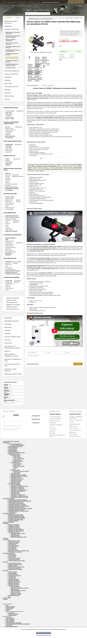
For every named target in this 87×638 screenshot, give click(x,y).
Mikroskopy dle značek (13, 585)
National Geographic (18, 461)
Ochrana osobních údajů (32, 364)
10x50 (12, 111)
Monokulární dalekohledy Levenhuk (16, 518)
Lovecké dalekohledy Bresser (18, 445)
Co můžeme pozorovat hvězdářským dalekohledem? (18, 623)
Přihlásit (80, 5)
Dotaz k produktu (47, 85)
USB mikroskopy (12, 576)
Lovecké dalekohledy (55, 416)
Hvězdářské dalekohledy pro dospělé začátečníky (13, 36)
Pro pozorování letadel (9, 400)
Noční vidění (8, 83)
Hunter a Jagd (16, 456)
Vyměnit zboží (6, 5)
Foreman (15, 467)
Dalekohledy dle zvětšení (14, 483)
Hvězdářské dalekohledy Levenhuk (12, 54)
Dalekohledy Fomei (15, 462)
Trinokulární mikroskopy (13, 584)
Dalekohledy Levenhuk (16, 480)
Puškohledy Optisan (15, 535)
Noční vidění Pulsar (12, 549)
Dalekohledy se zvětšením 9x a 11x (19, 489)
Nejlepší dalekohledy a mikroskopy (11, 22)
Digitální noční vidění (13, 543)
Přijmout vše (40, 633)
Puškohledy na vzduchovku (14, 528)
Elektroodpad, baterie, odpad (13, 374)
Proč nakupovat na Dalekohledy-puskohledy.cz (13, 347)
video (12, 209)
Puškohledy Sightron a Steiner (18, 533)
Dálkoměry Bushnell (13, 565)
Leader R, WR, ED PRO (18, 466)
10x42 (10, 112)
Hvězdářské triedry (10, 67)
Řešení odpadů (73, 434)
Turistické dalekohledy (55, 418)
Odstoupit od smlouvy (16, 5)
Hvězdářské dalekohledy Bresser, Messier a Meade (52, 18)
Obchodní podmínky (12, 2)
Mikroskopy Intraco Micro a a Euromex (19, 588)
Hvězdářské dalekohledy (34, 18)
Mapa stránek (72, 432)
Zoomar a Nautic (17, 460)
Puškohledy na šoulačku (14, 525)
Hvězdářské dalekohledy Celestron (12, 61)
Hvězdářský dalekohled (32, 95)
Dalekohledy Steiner (15, 482)
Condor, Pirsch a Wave (18, 458)
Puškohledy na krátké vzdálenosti (16, 529)
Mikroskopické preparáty (14, 595)
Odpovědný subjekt (55, 411)
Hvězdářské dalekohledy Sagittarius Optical (12, 65)
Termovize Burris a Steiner (14, 558)
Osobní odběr (73, 426)
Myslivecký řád (9, 625)
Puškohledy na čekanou (13, 527)
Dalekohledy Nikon (15, 470)
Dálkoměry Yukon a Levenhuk (15, 564)
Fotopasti (7, 99)
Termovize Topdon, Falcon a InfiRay (16, 560)
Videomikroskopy (12, 578)
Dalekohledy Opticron (16, 477)
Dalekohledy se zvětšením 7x (17, 487)
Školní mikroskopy (12, 573)
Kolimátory (8, 80)
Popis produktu (32, 85)
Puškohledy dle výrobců (13, 532)
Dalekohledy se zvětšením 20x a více (19, 497)
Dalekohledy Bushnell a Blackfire (18, 475)
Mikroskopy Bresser (15, 586)
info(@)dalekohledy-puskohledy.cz (42, 10)
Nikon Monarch (16, 472)
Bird (14, 468)
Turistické (6, 387)
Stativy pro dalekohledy (11, 74)
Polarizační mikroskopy (13, 580)
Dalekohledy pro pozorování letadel (16, 452)
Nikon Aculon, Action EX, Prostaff (20, 471)
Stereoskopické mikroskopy (14, 575)
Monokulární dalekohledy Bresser (16, 516)
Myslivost (7, 351)
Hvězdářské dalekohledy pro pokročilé (13, 47)
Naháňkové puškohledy (13, 524)
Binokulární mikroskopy (13, 583)
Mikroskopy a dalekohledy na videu (13, 360)
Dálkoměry (8, 89)
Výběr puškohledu (10, 621)
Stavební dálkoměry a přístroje (15, 569)
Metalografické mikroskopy (14, 581)
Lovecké (6, 384)
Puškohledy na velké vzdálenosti (15, 530)
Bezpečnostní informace (75, 411)
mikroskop (45, 246)
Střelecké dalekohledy (13, 520)
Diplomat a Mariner (17, 463)
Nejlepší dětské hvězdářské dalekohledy (13, 33)
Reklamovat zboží (27, 5)
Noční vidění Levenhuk (13, 545)
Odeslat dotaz (78, 364)
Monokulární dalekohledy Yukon (15, 514)
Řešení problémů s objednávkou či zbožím (11, 355)
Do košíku (74, 46)
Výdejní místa (31, 2)
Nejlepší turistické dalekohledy (15, 446)
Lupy (9, 596)
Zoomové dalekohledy (16, 484)
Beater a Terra (16, 465)
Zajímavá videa (9, 617)
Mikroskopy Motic (15, 589)
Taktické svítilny (9, 96)
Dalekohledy (8, 26)
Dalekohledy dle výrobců (14, 453)
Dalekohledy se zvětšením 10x (18, 491)
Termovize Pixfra (12, 554)
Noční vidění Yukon (12, 547)
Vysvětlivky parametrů (75, 430)
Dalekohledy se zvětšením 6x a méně (19, 486)
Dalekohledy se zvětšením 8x (17, 488)
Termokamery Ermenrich (14, 559)
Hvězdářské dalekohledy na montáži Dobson (13, 50)
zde (50, 635)
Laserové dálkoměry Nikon (14, 563)
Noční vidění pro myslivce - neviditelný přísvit (18, 550)
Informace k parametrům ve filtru (12, 365)
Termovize (7, 340)
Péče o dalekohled (10, 620)
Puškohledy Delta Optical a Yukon (19, 537)
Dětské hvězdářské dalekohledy (10, 40)
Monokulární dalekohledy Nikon (15, 519)
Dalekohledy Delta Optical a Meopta (19, 476)
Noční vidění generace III (11, 626)
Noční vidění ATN (12, 548)
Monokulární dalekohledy (12, 71)
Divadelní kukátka (12, 450)
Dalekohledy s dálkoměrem (14, 568)
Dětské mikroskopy (55, 420)
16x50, (6, 112)
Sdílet (60, 59)
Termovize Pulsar (12, 555)
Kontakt (38, 2)
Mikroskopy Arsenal (15, 591)
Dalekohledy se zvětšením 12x (18, 494)
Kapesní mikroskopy (13, 574)
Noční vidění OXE (12, 544)
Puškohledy (8, 77)
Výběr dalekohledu (10, 619)
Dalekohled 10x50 (15, 492)
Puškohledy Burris (15, 534)
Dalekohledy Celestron (16, 481)
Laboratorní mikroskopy (13, 579)
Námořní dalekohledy (13, 451)
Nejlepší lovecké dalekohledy (15, 444)
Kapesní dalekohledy (13, 447)
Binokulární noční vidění (13, 540)
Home (4, 2)
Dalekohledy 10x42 (15, 493)
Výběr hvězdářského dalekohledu (13, 622)
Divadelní (6, 397)
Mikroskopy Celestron (16, 593)
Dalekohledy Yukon (15, 473)
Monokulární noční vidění (14, 542)
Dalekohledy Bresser (16, 455)
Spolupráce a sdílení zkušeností (10, 369)
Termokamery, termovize (11, 86)
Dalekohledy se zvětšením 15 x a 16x (19, 496)
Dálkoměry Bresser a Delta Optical (16, 566)
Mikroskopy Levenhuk (16, 594)
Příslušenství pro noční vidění (15, 552)
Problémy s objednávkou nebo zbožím (75, 417)
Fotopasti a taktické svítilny (13, 336)
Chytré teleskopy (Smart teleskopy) (12, 43)
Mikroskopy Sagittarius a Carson (18, 590)
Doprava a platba (23, 2)
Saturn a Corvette (17, 457)
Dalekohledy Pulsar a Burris (17, 478)
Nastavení (47, 633)
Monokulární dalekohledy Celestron (16, 517)
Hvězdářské (7, 390)
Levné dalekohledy (12, 448)
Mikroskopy (8, 93)
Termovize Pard (12, 556)
